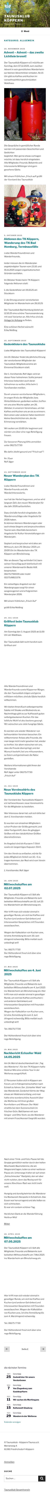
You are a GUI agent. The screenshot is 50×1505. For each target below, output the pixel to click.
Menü (26, 31)
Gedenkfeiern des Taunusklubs (24, 344)
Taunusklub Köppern (17, 18)
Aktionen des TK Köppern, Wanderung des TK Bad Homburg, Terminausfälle (21, 242)
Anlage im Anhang (13, 320)
